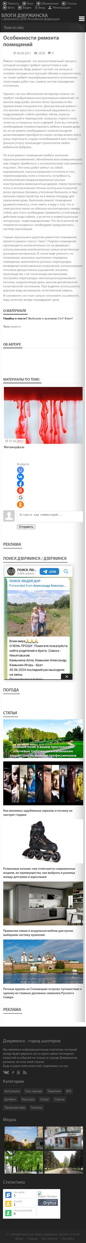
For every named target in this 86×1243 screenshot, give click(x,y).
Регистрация (61, 8)
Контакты (68, 1238)
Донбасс (10, 1099)
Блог (30, 3)
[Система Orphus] (48, 1206)
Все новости (50, 1238)
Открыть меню (82, 18)
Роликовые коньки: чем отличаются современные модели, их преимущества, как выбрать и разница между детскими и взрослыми (39, 873)
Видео (27, 8)
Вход (41, 8)
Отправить (26, 526)
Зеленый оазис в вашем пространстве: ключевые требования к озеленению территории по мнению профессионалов (43, 751)
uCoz (76, 1234)
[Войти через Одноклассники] (20, 504)
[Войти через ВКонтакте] (20, 476)
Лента (25, 1072)
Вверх (19, 1238)
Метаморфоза (14, 447)
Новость (13, 3)
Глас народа (33, 1091)
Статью (72, 3)
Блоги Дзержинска (30, 17)
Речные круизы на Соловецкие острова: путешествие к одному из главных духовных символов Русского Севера (42, 993)
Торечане (54, 1091)
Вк (6, 1072)
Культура (28, 1099)
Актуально (12, 1091)
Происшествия (15, 1107)
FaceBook (13, 1072)
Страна (59, 1099)
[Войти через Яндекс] (20, 490)
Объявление (50, 3)
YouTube (19, 1072)
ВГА (68, 1091)
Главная (33, 1238)
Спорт (44, 1099)
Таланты (36, 1107)
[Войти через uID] (20, 470)
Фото (11, 8)
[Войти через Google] (20, 497)
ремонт (16, 326)
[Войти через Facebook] (20, 483)
